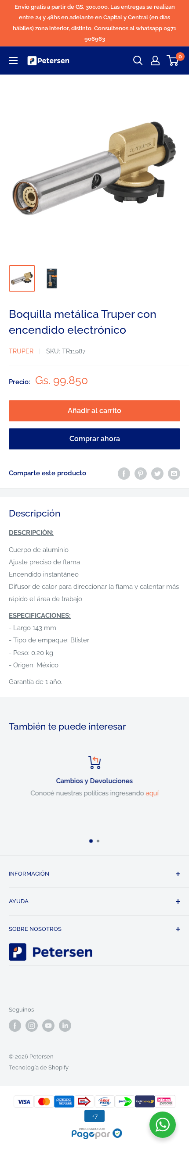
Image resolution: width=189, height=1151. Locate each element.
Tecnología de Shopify (39, 1067)
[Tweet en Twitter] (157, 473)
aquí (152, 793)
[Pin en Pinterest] (140, 473)
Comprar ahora (94, 439)
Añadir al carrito (94, 410)
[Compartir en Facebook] (124, 473)
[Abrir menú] (13, 60)
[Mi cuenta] (155, 60)
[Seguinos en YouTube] (48, 1025)
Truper (21, 351)
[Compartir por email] (174, 473)
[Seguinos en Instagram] (31, 1025)
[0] (172, 60)
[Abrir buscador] (138, 60)
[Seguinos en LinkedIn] (65, 1025)
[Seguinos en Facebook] (15, 1025)
